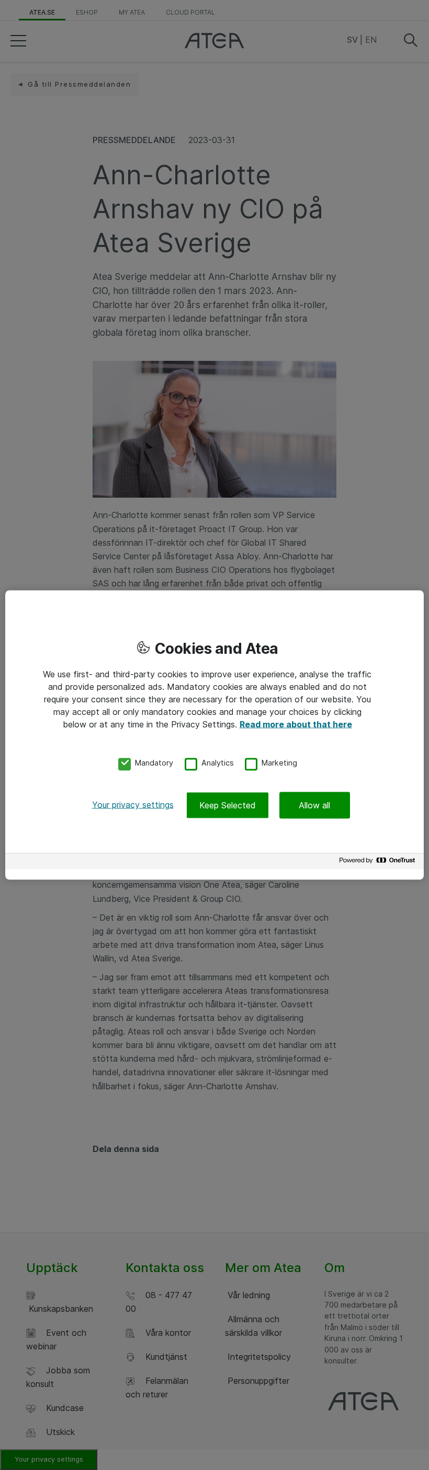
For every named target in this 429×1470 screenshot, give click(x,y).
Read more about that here (296, 724)
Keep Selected (227, 805)
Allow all (314, 805)
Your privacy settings (133, 804)
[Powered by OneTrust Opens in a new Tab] (379, 862)
